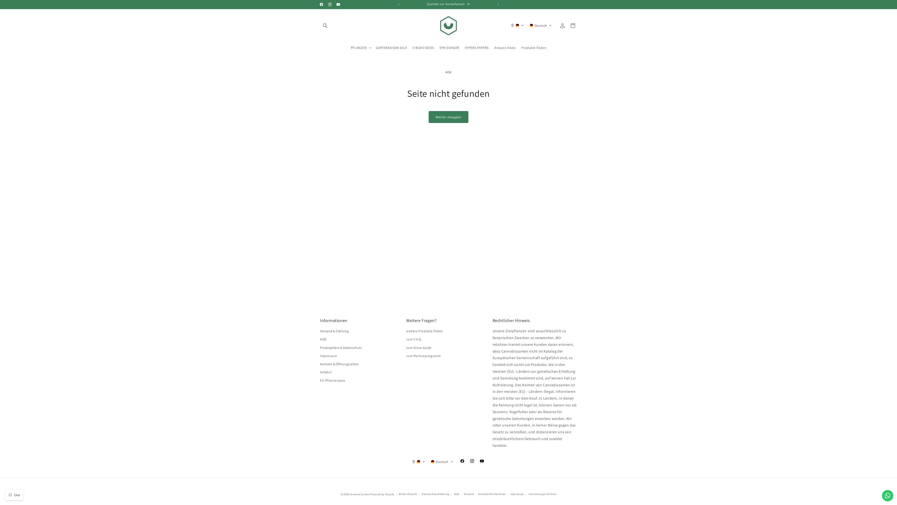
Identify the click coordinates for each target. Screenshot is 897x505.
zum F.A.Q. (414, 339)
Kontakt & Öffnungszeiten (339, 364)
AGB (323, 339)
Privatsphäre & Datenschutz (341, 348)
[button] (325, 26)
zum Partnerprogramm (423, 356)
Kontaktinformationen (492, 494)
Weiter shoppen (448, 117)
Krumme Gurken (360, 494)
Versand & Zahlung (334, 331)
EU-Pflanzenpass (332, 380)
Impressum (328, 356)
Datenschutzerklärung (435, 494)
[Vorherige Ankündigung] (399, 4)
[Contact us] (887, 495)
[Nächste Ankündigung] (498, 4)
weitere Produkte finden (424, 331)
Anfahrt (325, 372)
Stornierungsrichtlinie (542, 494)
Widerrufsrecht (408, 494)
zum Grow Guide (418, 348)
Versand (469, 494)
